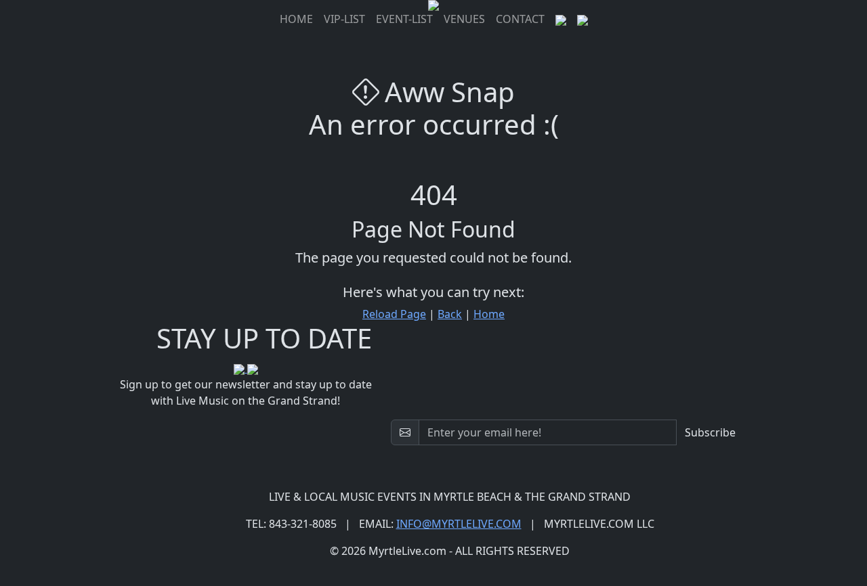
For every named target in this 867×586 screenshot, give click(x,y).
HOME (296, 19)
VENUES (464, 19)
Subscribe (710, 432)
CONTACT (520, 19)
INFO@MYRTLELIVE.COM (459, 523)
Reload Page (394, 314)
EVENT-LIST (404, 19)
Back (450, 314)
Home (489, 314)
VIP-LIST (344, 19)
